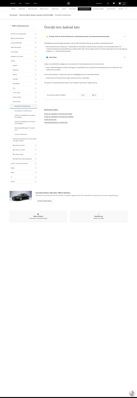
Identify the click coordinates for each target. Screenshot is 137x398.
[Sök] (108, 3)
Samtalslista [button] (16, 83)
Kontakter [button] (15, 79)
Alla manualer (14, 15)
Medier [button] (13, 168)
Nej (93, 95)
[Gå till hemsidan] (68, 3)
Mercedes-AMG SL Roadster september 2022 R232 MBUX (36, 15)
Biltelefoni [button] (16, 70)
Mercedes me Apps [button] (18, 154)
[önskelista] (114, 3)
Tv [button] (11, 177)
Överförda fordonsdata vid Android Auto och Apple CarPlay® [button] (24, 140)
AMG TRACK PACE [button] (16, 47)
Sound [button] (13, 181)
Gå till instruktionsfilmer (45, 201)
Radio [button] (12, 172)
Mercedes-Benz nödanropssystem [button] (22, 159)
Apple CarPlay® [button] (17, 97)
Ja (82, 95)
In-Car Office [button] (16, 92)
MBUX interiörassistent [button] (17, 38)
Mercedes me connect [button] (19, 150)
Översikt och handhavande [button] (18, 34)
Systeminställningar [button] (16, 43)
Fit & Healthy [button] (14, 52)
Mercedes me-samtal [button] (18, 145)
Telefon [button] (13, 61)
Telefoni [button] (15, 65)
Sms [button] (14, 88)
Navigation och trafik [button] (17, 56)
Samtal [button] (15, 74)
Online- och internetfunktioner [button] (19, 163)
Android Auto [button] (16, 102)
